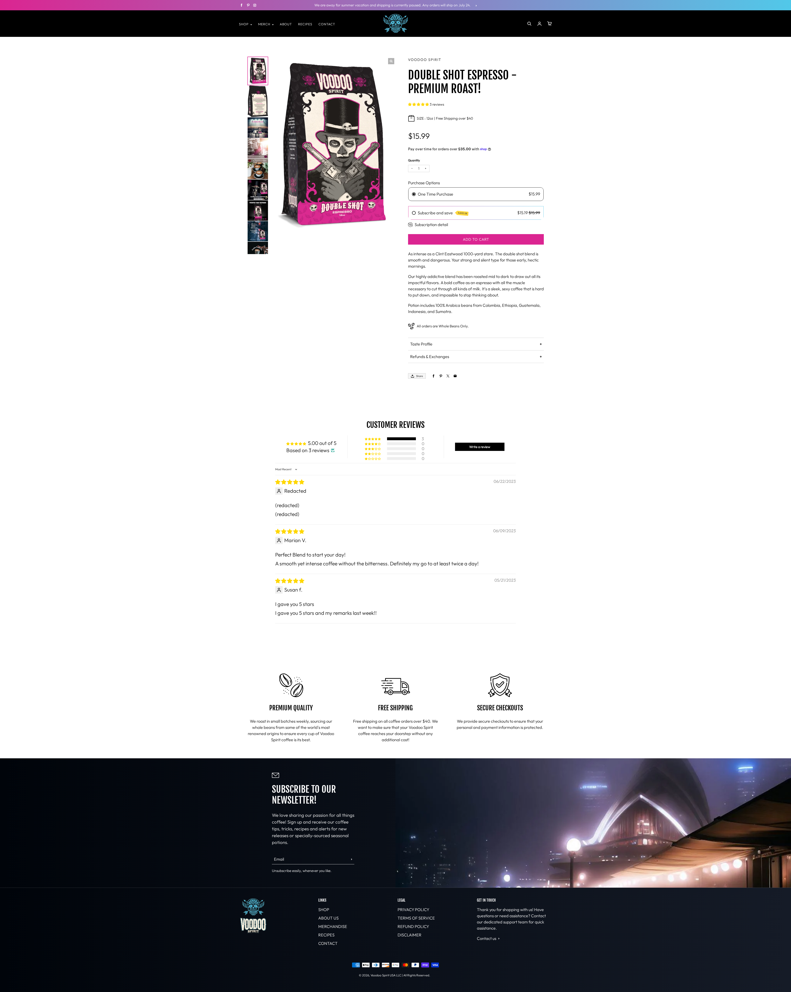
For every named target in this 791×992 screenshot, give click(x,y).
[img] (289, 482)
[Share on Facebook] (433, 376)
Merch (264, 24)
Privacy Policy (413, 909)
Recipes (305, 24)
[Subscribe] (351, 859)
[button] (419, 104)
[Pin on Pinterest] (440, 376)
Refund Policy (413, 926)
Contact (326, 24)
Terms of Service (416, 918)
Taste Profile (421, 344)
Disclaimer (409, 934)
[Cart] (549, 23)
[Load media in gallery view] (258, 71)
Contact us (486, 938)
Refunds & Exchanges (429, 356)
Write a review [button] (479, 447)
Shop (244, 24)
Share (419, 376)
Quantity (414, 160)
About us (328, 918)
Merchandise (332, 926)
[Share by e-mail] (455, 376)
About (286, 24)
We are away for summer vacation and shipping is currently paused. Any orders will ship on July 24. (392, 5)
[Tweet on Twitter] (447, 376)
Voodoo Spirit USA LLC (386, 975)
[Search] (529, 23)
